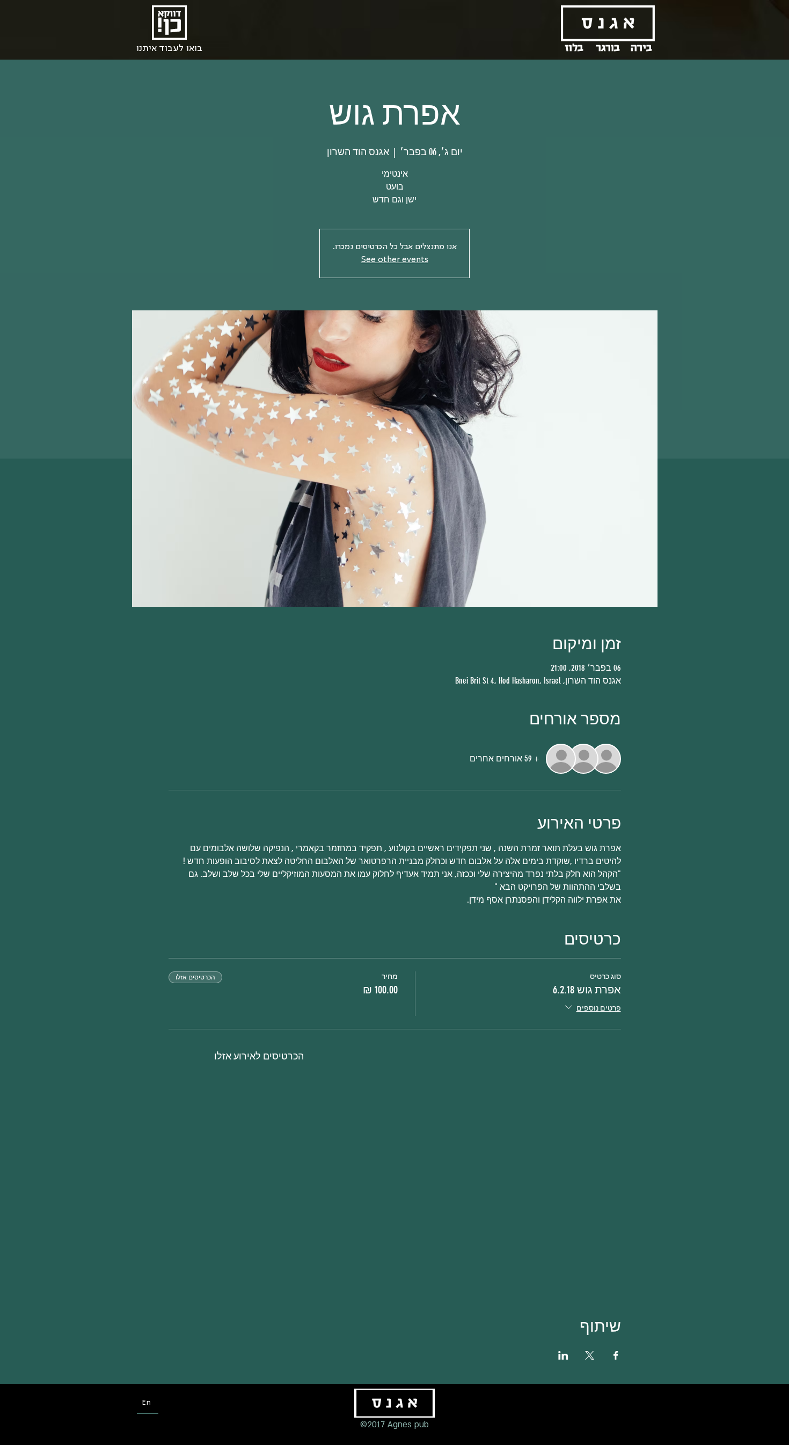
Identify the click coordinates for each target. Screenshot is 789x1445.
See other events (394, 260)
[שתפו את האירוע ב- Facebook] (616, 1355)
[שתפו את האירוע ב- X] (590, 1355)
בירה (641, 47)
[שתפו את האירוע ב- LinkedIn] (563, 1355)
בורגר (608, 47)
